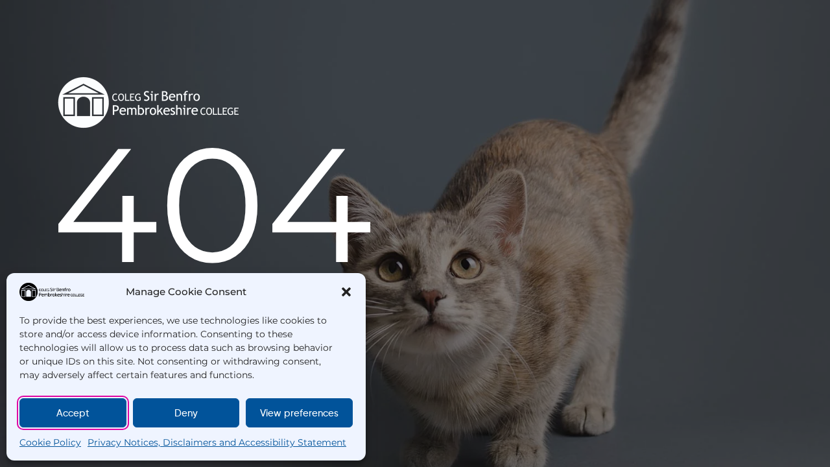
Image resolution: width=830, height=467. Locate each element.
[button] (346, 291)
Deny (186, 413)
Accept (72, 413)
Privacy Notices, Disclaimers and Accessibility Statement (217, 442)
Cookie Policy (50, 442)
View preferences (299, 413)
